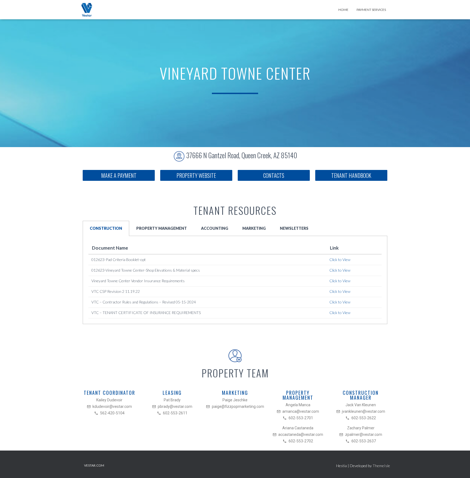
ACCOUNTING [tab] (214, 228)
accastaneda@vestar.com (300, 434)
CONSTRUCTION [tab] (106, 228)
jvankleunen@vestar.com (363, 411)
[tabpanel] (235, 280)
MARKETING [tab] (254, 228)
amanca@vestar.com (300, 411)
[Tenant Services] (87, 10)
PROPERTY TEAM (235, 372)
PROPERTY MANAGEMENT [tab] (161, 228)
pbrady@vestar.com (175, 406)
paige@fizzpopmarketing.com (238, 406)
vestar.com (94, 465)
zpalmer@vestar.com (363, 434)
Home (343, 10)
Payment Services (371, 10)
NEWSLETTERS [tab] (294, 228)
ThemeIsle (381, 465)
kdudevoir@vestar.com (112, 406)
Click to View (339, 259)
